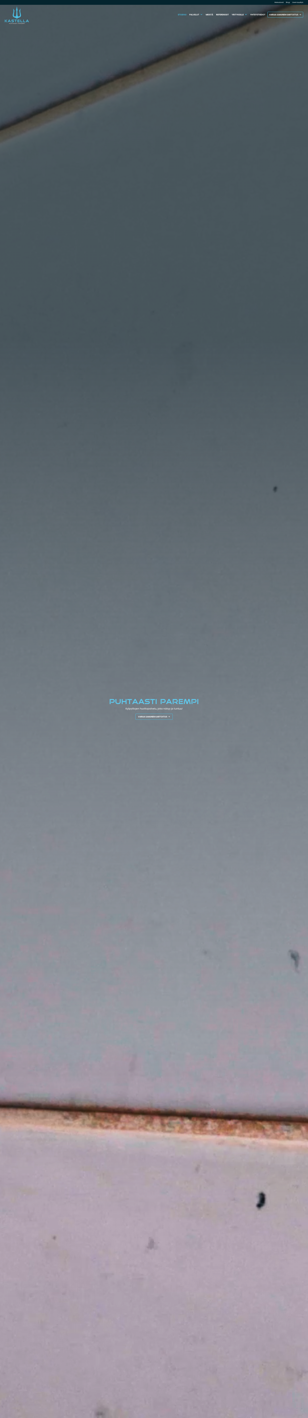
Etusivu (182, 14)
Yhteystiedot (257, 14)
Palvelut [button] (194, 14)
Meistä (209, 14)
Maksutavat (279, 2)
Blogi (288, 2)
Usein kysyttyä (297, 2)
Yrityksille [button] (238, 14)
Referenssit (222, 14)
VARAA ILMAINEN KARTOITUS (152, 716)
